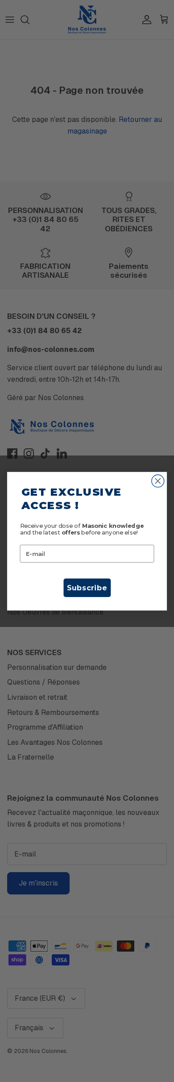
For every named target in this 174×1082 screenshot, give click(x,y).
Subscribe (87, 587)
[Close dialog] (158, 481)
